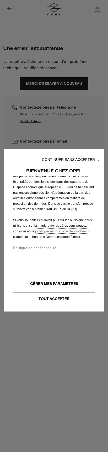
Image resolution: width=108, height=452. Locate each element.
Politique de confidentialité (34, 247)
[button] (71, 159)
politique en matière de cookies (61, 231)
